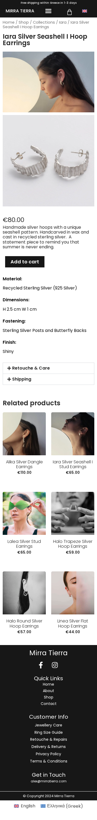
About (48, 690)
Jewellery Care (48, 725)
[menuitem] (87, 11)
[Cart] (69, 12)
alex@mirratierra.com (49, 781)
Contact (49, 703)
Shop (24, 22)
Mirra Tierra (48, 653)
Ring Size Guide (48, 732)
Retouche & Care (31, 368)
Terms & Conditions (48, 761)
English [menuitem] (28, 806)
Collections (44, 22)
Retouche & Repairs (48, 739)
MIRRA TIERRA (20, 11)
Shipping (21, 379)
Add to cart (25, 261)
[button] (48, 11)
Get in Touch (48, 775)
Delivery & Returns (49, 746)
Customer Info (48, 717)
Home (9, 22)
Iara (63, 22)
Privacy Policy (48, 754)
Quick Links (48, 678)
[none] (87, 11)
